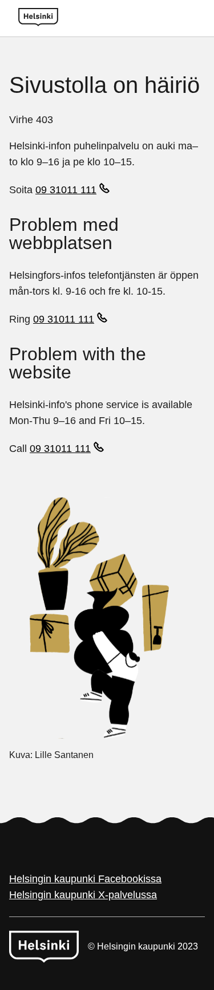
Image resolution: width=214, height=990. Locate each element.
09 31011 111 (65, 189)
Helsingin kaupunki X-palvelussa (83, 895)
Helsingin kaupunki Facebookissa (85, 879)
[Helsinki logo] (38, 18)
